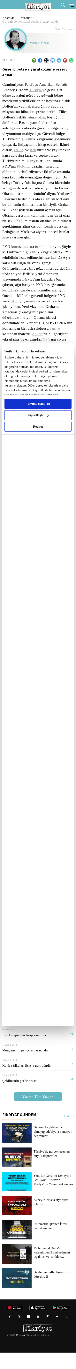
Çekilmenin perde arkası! (21, 1097)
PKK (19, 166)
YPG (48, 339)
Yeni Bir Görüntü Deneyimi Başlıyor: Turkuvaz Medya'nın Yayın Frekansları (54, 1196)
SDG (21, 301)
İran (31, 150)
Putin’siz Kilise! (13, 1036)
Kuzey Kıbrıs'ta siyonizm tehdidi (51, 1218)
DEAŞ (19, 150)
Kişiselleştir (36, 415)
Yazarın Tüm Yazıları (38, 1113)
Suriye (57, 328)
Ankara (39, 334)
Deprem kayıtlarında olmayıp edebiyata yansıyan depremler (53, 1148)
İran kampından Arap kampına (25, 1051)
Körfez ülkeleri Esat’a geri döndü (26, 1082)
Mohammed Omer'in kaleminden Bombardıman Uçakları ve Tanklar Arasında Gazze (53, 1268)
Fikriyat (20, 1352)
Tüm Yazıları (63, 29)
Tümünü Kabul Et (38, 403)
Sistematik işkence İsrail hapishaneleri (51, 1242)
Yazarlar (26, 18)
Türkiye (36, 90)
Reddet (38, 426)
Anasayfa (8, 18)
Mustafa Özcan (40, 43)
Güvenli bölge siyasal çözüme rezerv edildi (31, 21)
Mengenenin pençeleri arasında (26, 1066)
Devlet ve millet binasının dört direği (52, 1291)
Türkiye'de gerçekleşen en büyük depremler (52, 1170)
